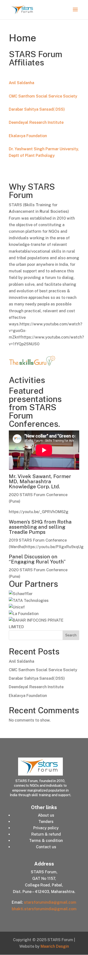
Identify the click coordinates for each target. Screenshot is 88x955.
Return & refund (46, 834)
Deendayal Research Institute (36, 122)
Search (71, 635)
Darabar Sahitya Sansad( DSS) (37, 109)
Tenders (46, 821)
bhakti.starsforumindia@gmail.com (44, 909)
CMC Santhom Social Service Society (43, 96)
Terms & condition (46, 840)
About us (46, 815)
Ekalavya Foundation (28, 136)
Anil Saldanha (21, 82)
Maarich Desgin (55, 946)
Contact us (46, 847)
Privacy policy (46, 828)
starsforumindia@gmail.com (50, 902)
